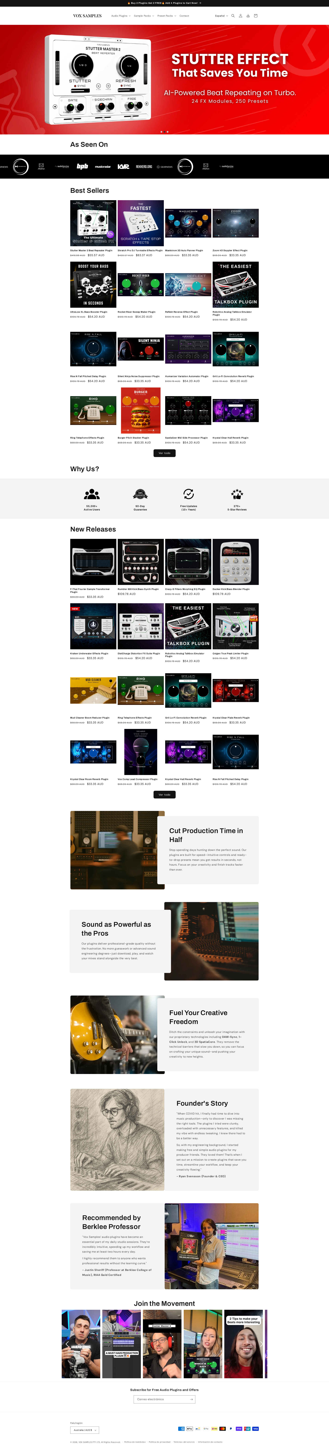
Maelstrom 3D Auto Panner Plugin (184, 250)
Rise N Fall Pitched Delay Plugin (88, 376)
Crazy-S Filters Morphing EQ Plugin (185, 589)
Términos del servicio (184, 1442)
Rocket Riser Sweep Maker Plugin (137, 312)
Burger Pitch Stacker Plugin (133, 438)
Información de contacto (210, 1442)
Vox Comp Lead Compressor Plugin (138, 779)
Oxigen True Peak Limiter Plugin (231, 653)
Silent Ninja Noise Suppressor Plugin (139, 376)
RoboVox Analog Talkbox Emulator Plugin (232, 313)
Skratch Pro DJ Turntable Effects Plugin (140, 250)
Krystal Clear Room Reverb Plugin (89, 779)
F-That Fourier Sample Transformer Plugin (90, 590)
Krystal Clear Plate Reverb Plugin (231, 718)
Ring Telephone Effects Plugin (87, 438)
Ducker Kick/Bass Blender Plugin (231, 589)
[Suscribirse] (191, 1399)
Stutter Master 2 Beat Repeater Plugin (91, 250)
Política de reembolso (135, 1442)
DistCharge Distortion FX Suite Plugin (139, 653)
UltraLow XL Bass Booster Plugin (88, 312)
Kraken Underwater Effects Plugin (89, 653)
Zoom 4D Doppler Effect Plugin (230, 250)
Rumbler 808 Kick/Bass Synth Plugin (138, 589)
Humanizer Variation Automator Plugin (187, 376)
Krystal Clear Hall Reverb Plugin (230, 438)
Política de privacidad (159, 1442)
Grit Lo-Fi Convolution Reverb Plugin (233, 376)
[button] (120, 15)
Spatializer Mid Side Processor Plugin (186, 438)
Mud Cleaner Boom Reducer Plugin (90, 718)
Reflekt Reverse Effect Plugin (181, 312)
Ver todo (164, 453)
